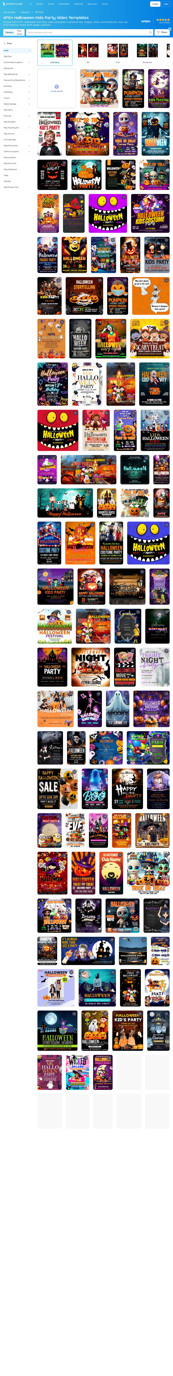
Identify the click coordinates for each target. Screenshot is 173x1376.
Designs (9, 32)
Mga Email (19, 32)
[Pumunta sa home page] (11, 4)
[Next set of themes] (169, 53)
